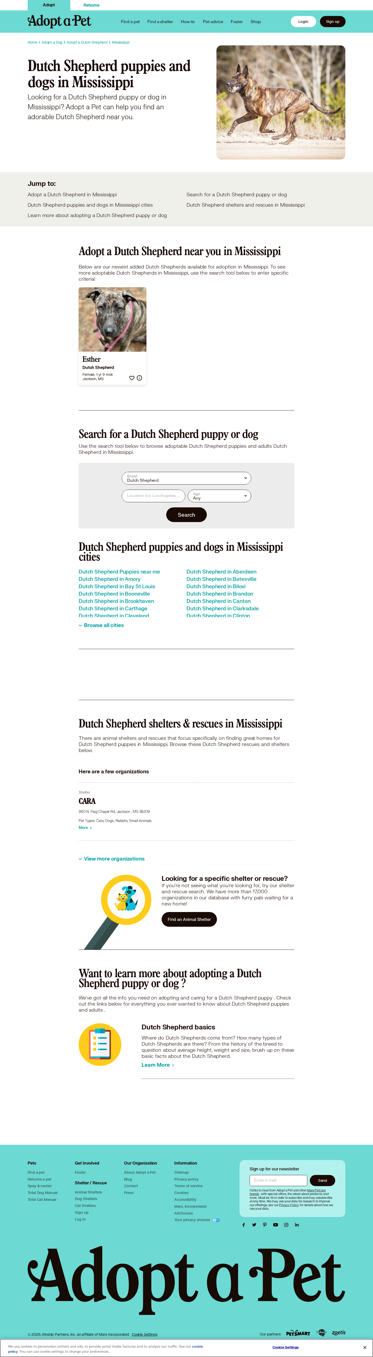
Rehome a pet (39, 1179)
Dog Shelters (86, 1199)
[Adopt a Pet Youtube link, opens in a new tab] (277, 1225)
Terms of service (188, 1186)
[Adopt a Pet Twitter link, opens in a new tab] (255, 1225)
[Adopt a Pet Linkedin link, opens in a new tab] (297, 1225)
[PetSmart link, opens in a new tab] (298, 1333)
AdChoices (183, 1213)
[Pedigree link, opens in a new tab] (321, 1333)
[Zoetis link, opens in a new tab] (339, 1332)
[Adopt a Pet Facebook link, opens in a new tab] (245, 1225)
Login (303, 21)
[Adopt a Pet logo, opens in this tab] (187, 1285)
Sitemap (181, 1172)
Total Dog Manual (43, 1192)
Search (186, 515)
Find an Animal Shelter (189, 919)
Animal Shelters (88, 1192)
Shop (256, 21)
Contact (131, 1186)
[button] (132, 378)
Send (322, 1180)
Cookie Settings (144, 1334)
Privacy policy (186, 1179)
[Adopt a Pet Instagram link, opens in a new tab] (287, 1225)
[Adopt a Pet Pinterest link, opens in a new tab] (266, 1225)
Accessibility (185, 1199)
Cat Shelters (85, 1205)
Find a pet (36, 1172)
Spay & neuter (40, 1186)
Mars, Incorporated (190, 1206)
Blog (128, 1179)
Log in (80, 1219)
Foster (237, 21)
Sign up (333, 21)
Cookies (181, 1192)
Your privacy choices (192, 1220)
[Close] (364, 1347)
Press (128, 1192)
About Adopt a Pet (139, 1172)
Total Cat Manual (42, 1199)
